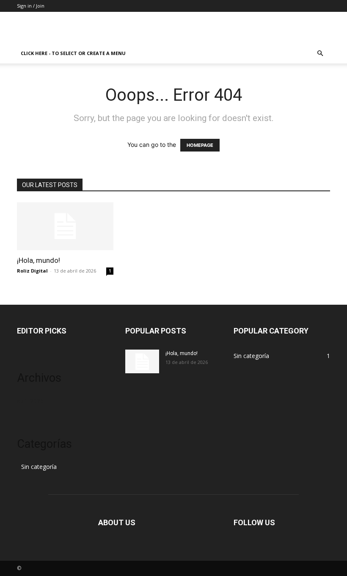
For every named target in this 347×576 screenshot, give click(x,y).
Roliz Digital (32, 270)
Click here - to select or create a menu (73, 53)
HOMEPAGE (200, 145)
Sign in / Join (30, 6)
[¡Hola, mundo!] (65, 226)
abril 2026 (30, 401)
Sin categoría (39, 467)
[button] (320, 54)
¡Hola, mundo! (38, 260)
